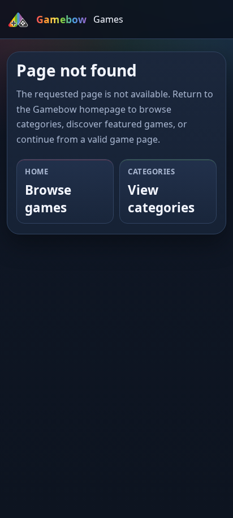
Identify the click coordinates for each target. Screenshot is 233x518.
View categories (161, 198)
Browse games (48, 198)
